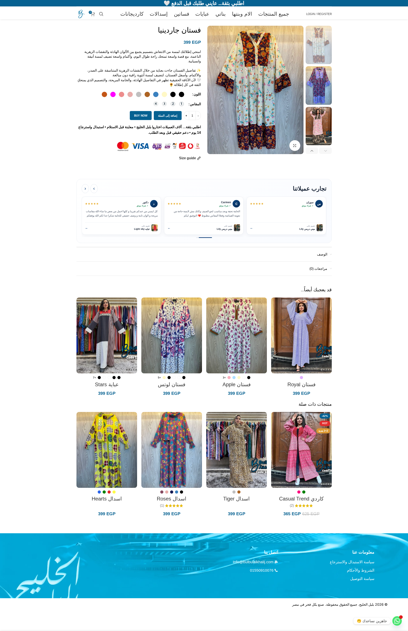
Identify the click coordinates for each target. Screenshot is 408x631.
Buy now (140, 115)
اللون (197, 94)
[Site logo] (80, 13)
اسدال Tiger (236, 499)
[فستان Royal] (301, 335)
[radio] (181, 94)
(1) (162, 505)
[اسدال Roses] (171, 450)
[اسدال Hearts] (106, 450)
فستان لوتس (171, 384)
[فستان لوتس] (171, 335)
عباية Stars (107, 384)
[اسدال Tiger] (236, 450)
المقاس (195, 104)
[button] (325, 150)
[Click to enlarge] (294, 145)
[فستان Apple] (236, 335)
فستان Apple (237, 384)
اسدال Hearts (107, 499)
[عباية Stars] (106, 335)
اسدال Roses (171, 499)
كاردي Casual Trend (301, 499)
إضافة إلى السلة (167, 115)
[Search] (101, 14)
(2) (292, 505)
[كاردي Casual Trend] (301, 450)
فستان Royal (301, 384)
